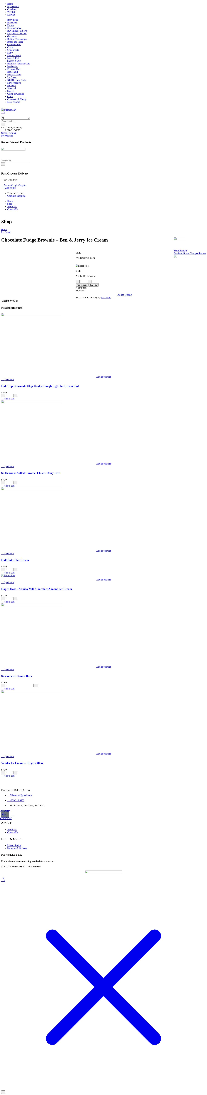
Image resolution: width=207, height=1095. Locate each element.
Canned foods (14, 44)
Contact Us (12, 209)
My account (13, 6)
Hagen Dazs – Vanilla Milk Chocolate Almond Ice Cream (36, 589)
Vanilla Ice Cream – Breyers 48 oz (22, 763)
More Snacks (13, 102)
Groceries (12, 36)
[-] (78, 281)
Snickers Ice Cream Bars (16, 676)
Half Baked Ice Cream (15, 560)
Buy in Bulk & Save (17, 30)
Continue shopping (16, 196)
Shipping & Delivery (17, 848)
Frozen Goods (14, 55)
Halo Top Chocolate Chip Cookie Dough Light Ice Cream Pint (40, 386)
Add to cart (82, 285)
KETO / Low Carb (16, 80)
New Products (14, 82)
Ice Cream (12, 77)
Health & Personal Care (18, 63)
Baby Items (12, 20)
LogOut (11, 14)
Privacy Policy (14, 845)
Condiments (13, 50)
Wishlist (11, 12)
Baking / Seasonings (17, 39)
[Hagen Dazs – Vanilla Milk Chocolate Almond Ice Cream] (8, 575)
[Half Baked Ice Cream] (31, 489)
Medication (12, 66)
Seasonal (11, 88)
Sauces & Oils (14, 61)
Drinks (10, 25)
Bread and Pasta (15, 41)
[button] (12, 127)
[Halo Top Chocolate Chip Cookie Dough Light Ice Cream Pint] (31, 315)
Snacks (10, 91)
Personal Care (14, 69)
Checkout (12, 9)
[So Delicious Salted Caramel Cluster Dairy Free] (31, 402)
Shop (9, 203)
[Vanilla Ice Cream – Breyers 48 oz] (31, 692)
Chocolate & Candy (16, 99)
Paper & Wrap (14, 74)
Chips (10, 96)
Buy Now (93, 285)
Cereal (10, 47)
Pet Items (11, 85)
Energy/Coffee (14, 28)
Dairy (10, 52)
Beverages (12, 22)
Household (12, 72)
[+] (90, 281)
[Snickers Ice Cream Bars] (31, 605)
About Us (12, 206)
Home (10, 3)
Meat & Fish (13, 58)
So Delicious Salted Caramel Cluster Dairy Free (30, 473)
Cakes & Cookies (15, 93)
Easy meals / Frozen (17, 33)
